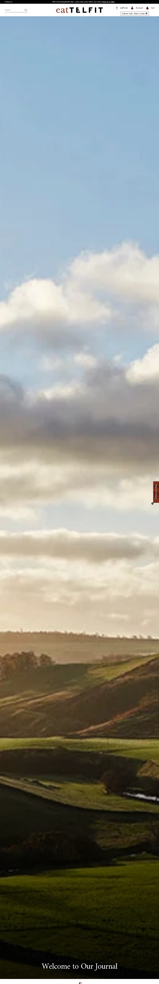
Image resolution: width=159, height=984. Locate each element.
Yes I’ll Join (140, 964)
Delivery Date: (133, 13)
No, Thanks (140, 975)
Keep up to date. (108, 2)
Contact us (8, 2)
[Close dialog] (156, 893)
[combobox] (16, 10)
